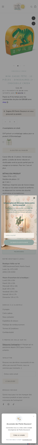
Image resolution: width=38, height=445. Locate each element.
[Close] (34, 198)
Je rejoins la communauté (19, 242)
